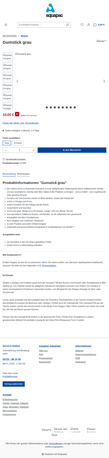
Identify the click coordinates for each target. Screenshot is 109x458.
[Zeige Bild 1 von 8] (47, 107)
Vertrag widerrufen (13, 384)
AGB (77, 358)
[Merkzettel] (82, 24)
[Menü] (6, 24)
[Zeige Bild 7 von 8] (71, 107)
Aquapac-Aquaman (50, 346)
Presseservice (9, 414)
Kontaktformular (10, 376)
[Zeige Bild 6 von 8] (67, 107)
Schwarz (18, 143)
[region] (54, 81)
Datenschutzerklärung (85, 354)
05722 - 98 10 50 (12, 359)
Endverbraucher (10, 399)
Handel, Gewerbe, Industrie (15, 403)
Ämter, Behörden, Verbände (16, 407)
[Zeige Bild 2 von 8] (51, 107)
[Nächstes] (104, 81)
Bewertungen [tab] (23, 174)
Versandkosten (56, 443)
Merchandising (10, 411)
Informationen (83, 346)
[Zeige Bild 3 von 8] (55, 107)
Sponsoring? (45, 362)
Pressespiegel (46, 358)
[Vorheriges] (17, 81)
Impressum (80, 362)
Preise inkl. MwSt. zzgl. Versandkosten (21, 123)
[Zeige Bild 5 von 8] (63, 107)
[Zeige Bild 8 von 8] (75, 107)
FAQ (41, 354)
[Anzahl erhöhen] (34, 150)
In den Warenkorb (72, 150)
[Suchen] (67, 24)
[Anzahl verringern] (5, 150)
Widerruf (79, 351)
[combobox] (40, 24)
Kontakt (7, 394)
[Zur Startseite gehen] (54, 11)
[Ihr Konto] (88, 24)
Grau (7, 143)
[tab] (9, 174)
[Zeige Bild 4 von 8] (59, 107)
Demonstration (49, 265)
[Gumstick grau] (60, 81)
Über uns (43, 351)
